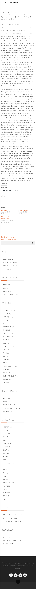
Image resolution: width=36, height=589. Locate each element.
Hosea (5, 343)
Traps (5, 288)
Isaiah (5, 350)
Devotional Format (10, 262)
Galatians (6, 333)
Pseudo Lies (7, 411)
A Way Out (6, 285)
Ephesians (7, 330)
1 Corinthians (8, 310)
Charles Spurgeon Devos (12, 515)
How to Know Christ (10, 266)
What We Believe (9, 269)
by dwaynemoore (7, 17)
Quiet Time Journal (10, 2)
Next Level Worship (10, 518)
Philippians (7, 363)
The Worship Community (12, 521)
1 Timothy (6, 317)
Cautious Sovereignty (11, 295)
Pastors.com (8, 544)
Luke (4, 359)
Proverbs (6, 369)
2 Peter (5, 320)
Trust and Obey (9, 291)
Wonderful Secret (23, 210)
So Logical (4, 210)
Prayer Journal (9, 366)
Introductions (8, 346)
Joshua (5, 356)
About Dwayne (8, 259)
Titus (5, 382)
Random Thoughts (10, 376)
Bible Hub (6, 537)
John (5, 353)
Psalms (5, 373)
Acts (4, 323)
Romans (6, 379)
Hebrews (6, 340)
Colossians (7, 327)
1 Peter (5, 314)
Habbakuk (6, 337)
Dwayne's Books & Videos (12, 540)
